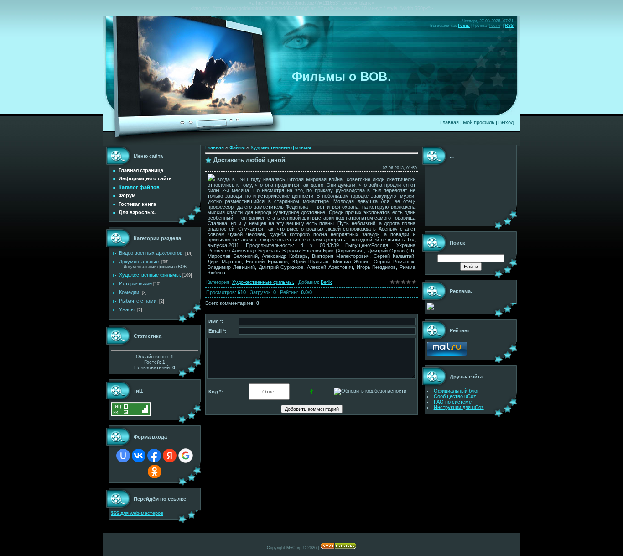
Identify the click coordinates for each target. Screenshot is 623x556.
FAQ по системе (453, 401)
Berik (326, 282)
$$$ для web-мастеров (137, 513)
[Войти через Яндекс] (170, 455)
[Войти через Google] (185, 455)
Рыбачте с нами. (138, 301)
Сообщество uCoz (455, 396)
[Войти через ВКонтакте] (138, 455)
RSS (509, 25)
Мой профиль (478, 122)
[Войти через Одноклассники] (154, 471)
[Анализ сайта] (131, 414)
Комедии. (129, 292)
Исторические (135, 283)
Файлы (237, 147)
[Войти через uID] (123, 455)
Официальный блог (456, 390)
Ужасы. (127, 309)
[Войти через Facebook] (154, 455)
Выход (506, 122)
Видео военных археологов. (151, 253)
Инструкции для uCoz (459, 407)
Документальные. (139, 261)
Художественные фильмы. (150, 275)
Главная (449, 122)
